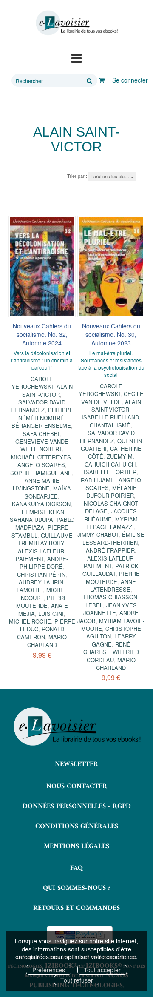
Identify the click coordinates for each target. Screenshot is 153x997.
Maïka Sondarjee (48, 492)
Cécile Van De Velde (112, 397)
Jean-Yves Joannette (110, 609)
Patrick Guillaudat (110, 570)
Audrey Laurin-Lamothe (41, 586)
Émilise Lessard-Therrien (113, 538)
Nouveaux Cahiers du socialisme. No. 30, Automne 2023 (111, 334)
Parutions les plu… (110, 176)
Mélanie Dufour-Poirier (111, 491)
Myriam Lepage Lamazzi (112, 523)
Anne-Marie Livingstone (36, 484)
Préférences (48, 970)
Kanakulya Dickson (41, 504)
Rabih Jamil (98, 480)
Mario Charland (47, 641)
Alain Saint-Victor (47, 390)
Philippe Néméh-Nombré (46, 414)
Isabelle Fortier (110, 472)
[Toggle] (76, 57)
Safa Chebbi (41, 434)
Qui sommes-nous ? (76, 888)
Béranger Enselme (41, 426)
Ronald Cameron (40, 633)
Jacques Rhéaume (110, 515)
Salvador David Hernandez (38, 406)
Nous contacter (76, 786)
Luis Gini (51, 614)
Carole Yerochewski (32, 382)
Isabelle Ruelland (110, 417)
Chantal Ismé (110, 425)
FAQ (76, 868)
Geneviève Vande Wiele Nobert (41, 445)
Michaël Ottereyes (41, 457)
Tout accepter (102, 970)
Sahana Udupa (31, 520)
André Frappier (110, 550)
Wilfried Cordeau (113, 656)
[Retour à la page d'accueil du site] (76, 23)
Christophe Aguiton (113, 632)
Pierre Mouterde (42, 602)
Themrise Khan (41, 512)
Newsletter (76, 764)
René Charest (106, 648)
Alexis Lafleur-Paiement (41, 555)
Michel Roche (30, 621)
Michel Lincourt (41, 593)
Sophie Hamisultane (41, 473)
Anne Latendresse (113, 585)
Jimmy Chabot (98, 534)
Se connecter (130, 80)
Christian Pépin (41, 574)
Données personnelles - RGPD (77, 806)
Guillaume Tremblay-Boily (45, 539)
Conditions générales (76, 826)
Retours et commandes (76, 908)
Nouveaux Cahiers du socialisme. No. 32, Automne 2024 (42, 334)
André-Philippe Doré (44, 562)
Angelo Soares (41, 465)
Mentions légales (76, 846)
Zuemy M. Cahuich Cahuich (110, 460)
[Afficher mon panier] (102, 80)
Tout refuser (76, 980)
